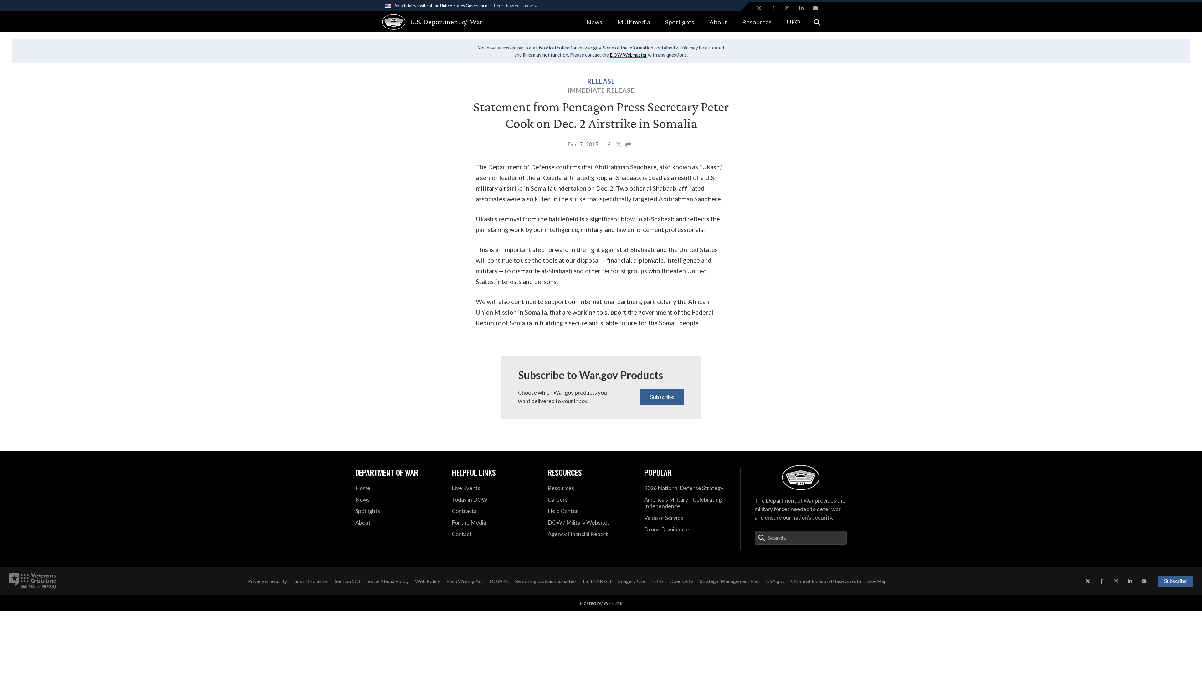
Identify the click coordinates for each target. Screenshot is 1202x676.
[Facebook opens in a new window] (773, 8)
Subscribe (662, 396)
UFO (793, 22)
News (594, 22)
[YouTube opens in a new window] (815, 8)
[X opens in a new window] (759, 8)
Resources (757, 22)
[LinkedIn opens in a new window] (801, 8)
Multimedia (633, 22)
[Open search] (817, 22)
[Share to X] (619, 145)
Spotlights (679, 22)
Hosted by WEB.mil (601, 603)
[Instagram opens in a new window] (787, 8)
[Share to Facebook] (610, 145)
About (718, 22)
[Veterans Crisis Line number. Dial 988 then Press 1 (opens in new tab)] (32, 581)
